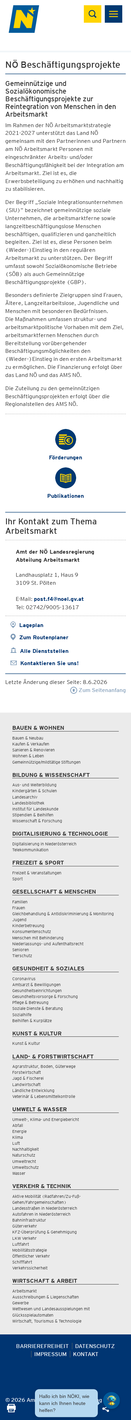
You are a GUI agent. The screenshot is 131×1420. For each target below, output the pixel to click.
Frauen (18, 907)
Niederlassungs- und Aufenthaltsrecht (47, 943)
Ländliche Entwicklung (33, 1090)
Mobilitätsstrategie (29, 1250)
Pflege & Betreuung (30, 1002)
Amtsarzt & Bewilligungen (36, 984)
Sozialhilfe (21, 1014)
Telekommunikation (30, 849)
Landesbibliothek (28, 803)
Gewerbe (20, 1302)
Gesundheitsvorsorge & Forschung (45, 996)
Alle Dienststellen (44, 651)
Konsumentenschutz (31, 931)
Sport (17, 878)
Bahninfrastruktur (29, 1220)
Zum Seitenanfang (101, 690)
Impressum (50, 1354)
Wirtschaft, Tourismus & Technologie (46, 1321)
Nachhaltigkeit (25, 1149)
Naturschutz (23, 1155)
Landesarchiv (24, 797)
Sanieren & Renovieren (33, 749)
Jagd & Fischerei (28, 1078)
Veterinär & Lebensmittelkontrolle (43, 1096)
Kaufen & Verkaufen (30, 744)
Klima (17, 1137)
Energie (19, 1131)
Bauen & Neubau (27, 738)
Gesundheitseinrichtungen (37, 990)
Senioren (20, 949)
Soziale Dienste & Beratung (37, 1008)
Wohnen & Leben (28, 755)
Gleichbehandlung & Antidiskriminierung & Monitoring (63, 913)
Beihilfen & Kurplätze (32, 1020)
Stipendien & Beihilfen (32, 814)
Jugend (19, 919)
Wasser (19, 1173)
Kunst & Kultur (26, 1043)
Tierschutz (22, 955)
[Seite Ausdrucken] (11, 1410)
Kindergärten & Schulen (34, 790)
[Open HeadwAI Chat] (111, 1400)
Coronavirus (24, 978)
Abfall (17, 1125)
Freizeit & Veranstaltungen (36, 872)
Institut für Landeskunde (35, 808)
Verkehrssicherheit (30, 1267)
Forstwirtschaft (26, 1072)
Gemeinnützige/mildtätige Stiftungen (46, 762)
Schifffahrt (22, 1262)
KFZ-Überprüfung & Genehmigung (44, 1232)
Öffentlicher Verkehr (31, 1256)
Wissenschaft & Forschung (37, 820)
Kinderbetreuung (28, 925)
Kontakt (86, 1354)
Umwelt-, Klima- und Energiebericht (45, 1119)
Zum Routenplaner (43, 637)
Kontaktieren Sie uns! (49, 663)
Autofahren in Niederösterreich (41, 1214)
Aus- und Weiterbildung (34, 784)
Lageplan (31, 625)
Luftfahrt (20, 1244)
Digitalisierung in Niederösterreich (44, 843)
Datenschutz (95, 1346)
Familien (20, 901)
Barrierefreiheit (42, 1346)
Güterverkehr (24, 1226)
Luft (16, 1143)
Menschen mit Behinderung (38, 937)
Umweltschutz (25, 1167)
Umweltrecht (24, 1161)
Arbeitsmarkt (24, 1291)
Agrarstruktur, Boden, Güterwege (43, 1066)
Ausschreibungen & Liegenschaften (45, 1296)
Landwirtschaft (26, 1084)
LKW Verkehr (24, 1238)
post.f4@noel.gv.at (59, 599)
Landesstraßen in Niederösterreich (44, 1208)
